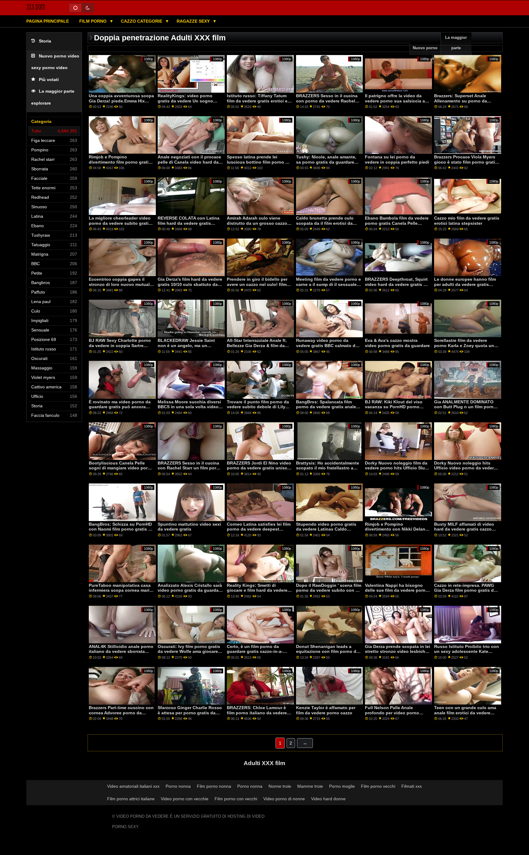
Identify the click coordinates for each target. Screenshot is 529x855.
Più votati (49, 79)
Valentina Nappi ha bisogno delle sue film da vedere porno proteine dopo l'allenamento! (396, 590)
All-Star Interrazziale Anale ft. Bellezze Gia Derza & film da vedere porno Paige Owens (257, 345)
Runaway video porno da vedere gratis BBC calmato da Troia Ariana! (327, 345)
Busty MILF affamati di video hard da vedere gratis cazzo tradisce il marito (464, 529)
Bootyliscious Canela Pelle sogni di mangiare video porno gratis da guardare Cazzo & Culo (121, 471)
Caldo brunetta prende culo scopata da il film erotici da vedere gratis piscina (325, 223)
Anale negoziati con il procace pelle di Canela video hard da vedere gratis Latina (189, 161)
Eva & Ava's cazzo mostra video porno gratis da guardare (397, 343)
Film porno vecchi (378, 786)
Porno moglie (342, 786)
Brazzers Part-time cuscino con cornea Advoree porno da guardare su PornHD (121, 712)
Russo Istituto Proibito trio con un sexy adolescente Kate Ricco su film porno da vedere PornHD (466, 654)
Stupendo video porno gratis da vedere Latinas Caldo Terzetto (326, 529)
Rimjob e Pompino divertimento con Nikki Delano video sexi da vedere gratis (396, 529)
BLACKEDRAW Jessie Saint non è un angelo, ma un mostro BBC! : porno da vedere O (190, 348)
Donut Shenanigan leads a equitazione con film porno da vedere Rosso (327, 651)
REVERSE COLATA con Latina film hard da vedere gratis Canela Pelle (188, 223)
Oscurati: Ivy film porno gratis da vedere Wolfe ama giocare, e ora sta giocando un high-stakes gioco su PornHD (190, 654)
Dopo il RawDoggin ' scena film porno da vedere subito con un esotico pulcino (328, 590)
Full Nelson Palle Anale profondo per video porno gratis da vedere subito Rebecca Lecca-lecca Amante (395, 715)
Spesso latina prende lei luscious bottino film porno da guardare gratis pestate (259, 161)
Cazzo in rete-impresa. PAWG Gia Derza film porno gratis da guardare (465, 590)
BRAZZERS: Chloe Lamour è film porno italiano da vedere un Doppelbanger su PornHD (257, 712)
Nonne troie (279, 786)
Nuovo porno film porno (425, 53)
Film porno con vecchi (236, 798)
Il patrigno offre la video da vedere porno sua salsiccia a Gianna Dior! (395, 100)
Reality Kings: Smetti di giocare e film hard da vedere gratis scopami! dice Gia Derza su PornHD (259, 593)
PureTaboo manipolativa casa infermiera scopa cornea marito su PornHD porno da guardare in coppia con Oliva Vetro (121, 593)
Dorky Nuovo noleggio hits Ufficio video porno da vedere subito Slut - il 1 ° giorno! (465, 468)
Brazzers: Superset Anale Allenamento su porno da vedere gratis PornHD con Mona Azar (461, 103)
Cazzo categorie (142, 21)
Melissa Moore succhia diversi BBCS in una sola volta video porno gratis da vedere (189, 406)
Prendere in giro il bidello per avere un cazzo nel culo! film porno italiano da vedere (257, 284)
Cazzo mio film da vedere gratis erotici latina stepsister (466, 221)
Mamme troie (310, 786)
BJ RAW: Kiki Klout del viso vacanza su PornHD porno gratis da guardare (393, 406)
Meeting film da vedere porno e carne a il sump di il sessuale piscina (328, 284)
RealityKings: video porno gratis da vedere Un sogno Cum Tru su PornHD (185, 100)
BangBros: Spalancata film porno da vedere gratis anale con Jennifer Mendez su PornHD (326, 409)
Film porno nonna (214, 786)
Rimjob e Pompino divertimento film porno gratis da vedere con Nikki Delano (120, 161)
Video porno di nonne (284, 798)
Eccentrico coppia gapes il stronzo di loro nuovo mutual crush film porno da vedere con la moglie (119, 287)
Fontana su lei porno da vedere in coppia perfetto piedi (397, 159)
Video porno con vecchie (184, 798)
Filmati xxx (411, 786)
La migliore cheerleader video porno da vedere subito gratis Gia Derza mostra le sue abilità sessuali (120, 226)
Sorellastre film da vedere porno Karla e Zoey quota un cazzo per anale (464, 345)
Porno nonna (178, 786)
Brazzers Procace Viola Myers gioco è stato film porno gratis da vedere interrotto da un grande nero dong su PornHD (465, 164)
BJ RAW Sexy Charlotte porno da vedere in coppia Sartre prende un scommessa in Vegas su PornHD (120, 348)
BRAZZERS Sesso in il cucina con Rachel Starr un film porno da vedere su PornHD (190, 468)
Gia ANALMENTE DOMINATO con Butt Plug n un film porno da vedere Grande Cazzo (465, 406)
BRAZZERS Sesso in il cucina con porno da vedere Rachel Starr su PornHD (327, 100)
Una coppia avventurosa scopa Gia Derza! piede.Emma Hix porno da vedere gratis (121, 100)
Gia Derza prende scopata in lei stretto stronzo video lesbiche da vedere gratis (397, 651)
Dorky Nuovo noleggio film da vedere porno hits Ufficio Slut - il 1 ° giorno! (397, 468)
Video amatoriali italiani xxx (133, 786)
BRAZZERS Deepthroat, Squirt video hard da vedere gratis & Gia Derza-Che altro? (396, 284)
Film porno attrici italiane (131, 798)
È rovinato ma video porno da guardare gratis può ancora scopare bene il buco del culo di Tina (120, 409)
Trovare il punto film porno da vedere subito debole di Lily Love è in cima (258, 406)
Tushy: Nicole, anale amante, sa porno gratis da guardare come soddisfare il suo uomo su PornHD (326, 164)
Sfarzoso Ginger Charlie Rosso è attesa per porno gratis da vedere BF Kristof (190, 712)
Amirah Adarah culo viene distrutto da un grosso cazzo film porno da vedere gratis (257, 223)
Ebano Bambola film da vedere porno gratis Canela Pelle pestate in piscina (397, 223)
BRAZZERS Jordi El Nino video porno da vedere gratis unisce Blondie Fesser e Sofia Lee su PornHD (259, 471)
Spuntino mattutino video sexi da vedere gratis (189, 527)
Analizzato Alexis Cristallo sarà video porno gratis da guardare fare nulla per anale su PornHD (190, 590)
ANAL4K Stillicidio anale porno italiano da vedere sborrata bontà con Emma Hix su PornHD (121, 654)
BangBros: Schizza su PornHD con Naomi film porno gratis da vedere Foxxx (121, 529)
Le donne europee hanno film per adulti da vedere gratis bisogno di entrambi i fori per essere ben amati (465, 287)
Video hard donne (328, 798)
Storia (45, 41)
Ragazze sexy (194, 21)
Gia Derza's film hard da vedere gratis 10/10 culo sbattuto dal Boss (190, 284)
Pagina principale (47, 21)
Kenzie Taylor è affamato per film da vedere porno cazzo (325, 710)
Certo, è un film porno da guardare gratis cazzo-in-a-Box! (255, 651)
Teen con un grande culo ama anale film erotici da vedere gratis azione (465, 712)
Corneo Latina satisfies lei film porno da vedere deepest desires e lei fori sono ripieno (259, 529)
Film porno (93, 21)
